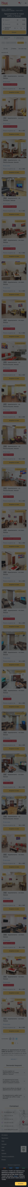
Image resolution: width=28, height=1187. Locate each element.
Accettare (20, 1183)
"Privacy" (16, 1176)
